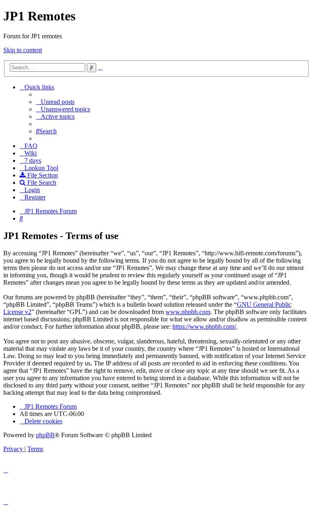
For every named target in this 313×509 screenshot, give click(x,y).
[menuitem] (55, 101)
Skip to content (22, 49)
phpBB (45, 435)
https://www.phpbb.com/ (204, 326)
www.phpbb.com (187, 311)
